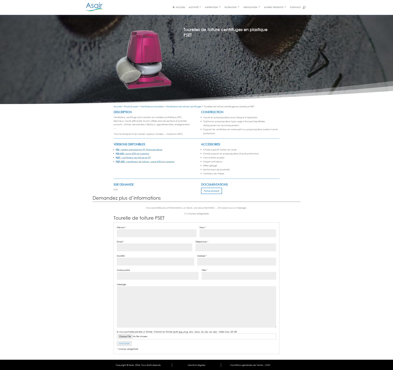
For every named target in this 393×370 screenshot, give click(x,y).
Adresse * (202, 255)
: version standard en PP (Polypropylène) (139, 149)
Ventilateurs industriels (151, 106)
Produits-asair (131, 106)
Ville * (204, 270)
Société (121, 255)
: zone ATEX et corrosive (132, 153)
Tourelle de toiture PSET (139, 218)
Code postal (123, 270)
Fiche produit (211, 190)
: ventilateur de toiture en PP (133, 157)
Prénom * (121, 227)
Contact (295, 7)
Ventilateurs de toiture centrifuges (183, 106)
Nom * (203, 227)
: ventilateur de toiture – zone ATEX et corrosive (145, 161)
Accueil (118, 106)
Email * (120, 241)
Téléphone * (201, 241)
